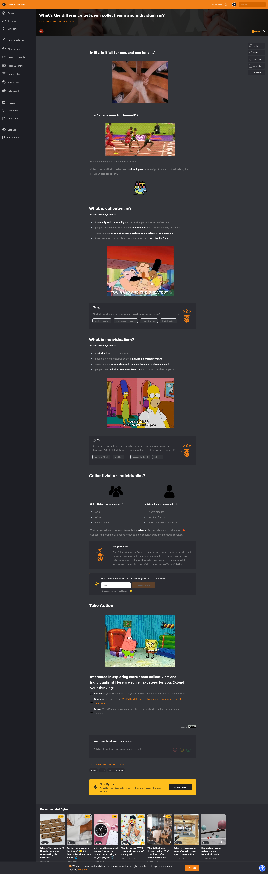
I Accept (192, 868)
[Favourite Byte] (62, 842)
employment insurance (125, 320)
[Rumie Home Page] (4, 4)
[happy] (188, 749)
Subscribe (144, 585)
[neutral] (181, 749)
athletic (158, 457)
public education (102, 320)
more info (82, 869)
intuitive (118, 457)
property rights (148, 320)
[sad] (175, 749)
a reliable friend (101, 457)
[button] (262, 868)
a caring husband (140, 457)
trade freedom (168, 320)
